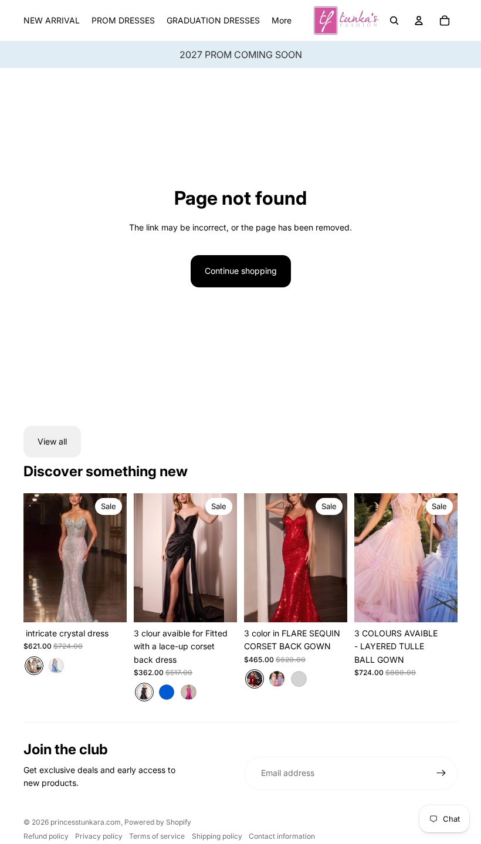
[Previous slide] (32, 558)
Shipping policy (217, 836)
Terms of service (157, 836)
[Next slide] (118, 558)
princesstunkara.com (85, 822)
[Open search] (394, 20)
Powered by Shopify (157, 822)
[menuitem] (282, 20)
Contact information (282, 836)
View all (52, 441)
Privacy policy (99, 836)
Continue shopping (241, 271)
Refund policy (46, 836)
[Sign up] (441, 773)
